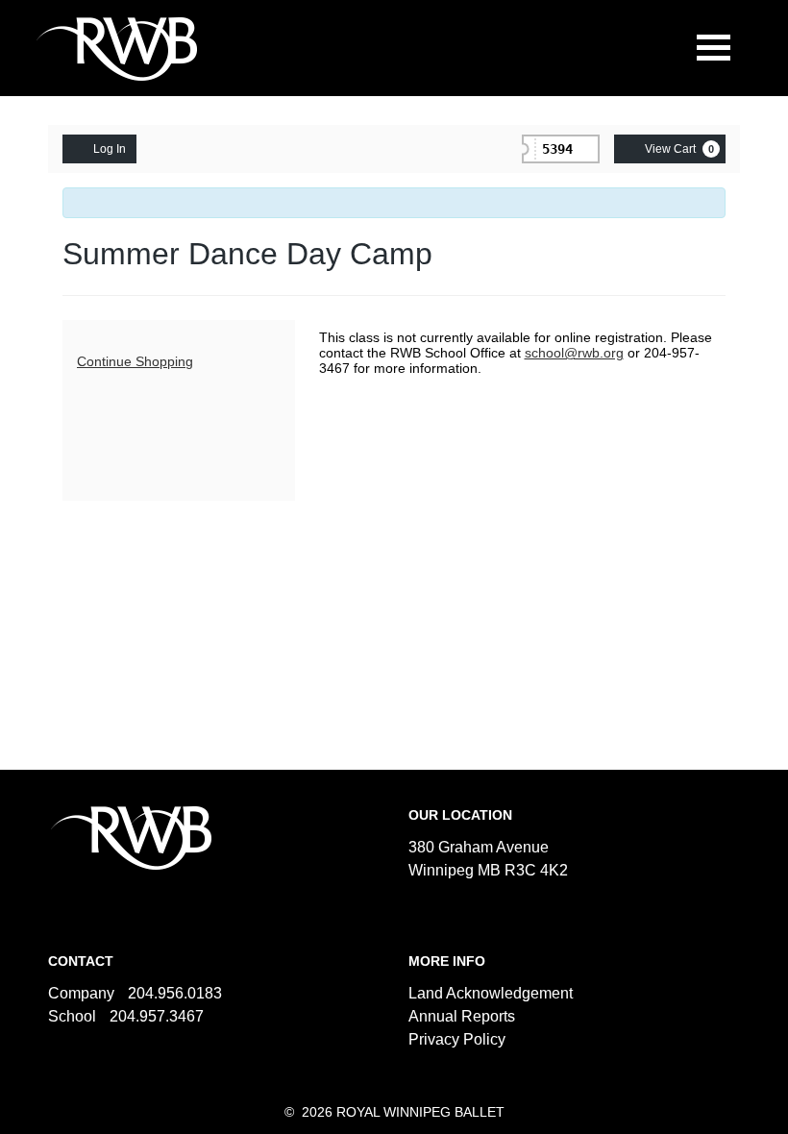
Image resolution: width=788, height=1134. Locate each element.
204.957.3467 (157, 1016)
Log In (109, 149)
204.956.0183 (175, 993)
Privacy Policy (456, 1039)
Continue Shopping (135, 361)
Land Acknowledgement (490, 993)
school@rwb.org (574, 352)
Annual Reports (461, 1016)
